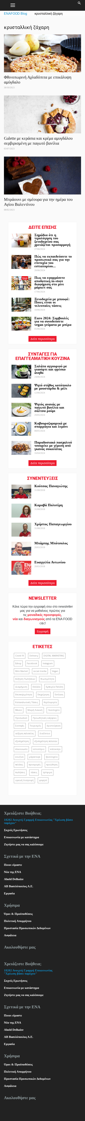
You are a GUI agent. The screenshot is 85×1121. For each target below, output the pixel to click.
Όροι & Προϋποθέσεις (18, 913)
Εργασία (9, 893)
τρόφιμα (47, 772)
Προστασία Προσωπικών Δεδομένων (27, 928)
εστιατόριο (38, 749)
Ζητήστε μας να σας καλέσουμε (23, 844)
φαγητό (43, 780)
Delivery (33, 655)
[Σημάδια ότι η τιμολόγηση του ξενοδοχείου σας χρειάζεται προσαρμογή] (21, 240)
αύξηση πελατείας (24, 733)
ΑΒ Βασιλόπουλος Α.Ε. (18, 886)
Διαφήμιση (21, 686)
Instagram (48, 663)
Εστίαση (59, 694)
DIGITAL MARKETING (53, 655)
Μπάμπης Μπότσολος (51, 543)
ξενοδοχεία (52, 756)
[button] (79, 5)
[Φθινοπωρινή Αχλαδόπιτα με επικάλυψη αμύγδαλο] (42, 53)
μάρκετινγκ (34, 756)
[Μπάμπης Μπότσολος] (21, 549)
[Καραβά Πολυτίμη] (21, 511)
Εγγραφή (42, 631)
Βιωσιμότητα (47, 678)
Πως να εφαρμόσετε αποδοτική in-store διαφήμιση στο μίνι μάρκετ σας (49, 282)
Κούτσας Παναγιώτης (51, 486)
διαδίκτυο (45, 733)
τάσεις (34, 772)
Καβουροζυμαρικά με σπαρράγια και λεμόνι (51, 424)
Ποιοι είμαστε (13, 864)
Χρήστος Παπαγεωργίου (53, 524)
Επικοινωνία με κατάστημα (21, 837)
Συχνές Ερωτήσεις (15, 830)
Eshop (18, 663)
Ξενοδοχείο (54, 710)
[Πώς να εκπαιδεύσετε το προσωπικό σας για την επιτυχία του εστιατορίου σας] (21, 262)
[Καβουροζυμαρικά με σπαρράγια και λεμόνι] (21, 429)
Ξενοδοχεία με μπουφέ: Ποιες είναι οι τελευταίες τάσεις (52, 302)
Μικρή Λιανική (34, 710)
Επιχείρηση (43, 694)
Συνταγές (19, 725)
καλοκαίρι (55, 749)
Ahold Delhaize (14, 879)
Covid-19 (19, 655)
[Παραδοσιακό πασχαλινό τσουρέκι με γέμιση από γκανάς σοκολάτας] (21, 448)
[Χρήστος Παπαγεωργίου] (21, 530)
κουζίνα (19, 756)
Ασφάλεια (10, 935)
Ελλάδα (36, 686)
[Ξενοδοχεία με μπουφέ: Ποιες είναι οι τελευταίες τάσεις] (21, 305)
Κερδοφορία (50, 702)
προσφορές (35, 764)
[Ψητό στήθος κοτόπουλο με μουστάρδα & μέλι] (21, 391)
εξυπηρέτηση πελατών (45, 741)
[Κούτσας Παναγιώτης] (21, 491)
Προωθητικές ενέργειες (45, 718)
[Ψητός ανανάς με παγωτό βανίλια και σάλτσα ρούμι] (21, 410)
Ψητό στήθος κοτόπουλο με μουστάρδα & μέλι (52, 386)
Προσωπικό (21, 718)
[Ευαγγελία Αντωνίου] (21, 568)
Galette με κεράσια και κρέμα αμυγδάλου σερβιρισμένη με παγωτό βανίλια (38, 141)
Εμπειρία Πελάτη (54, 686)
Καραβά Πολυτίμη (48, 505)
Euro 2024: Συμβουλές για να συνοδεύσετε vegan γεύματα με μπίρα (52, 321)
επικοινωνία (21, 749)
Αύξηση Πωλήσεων (25, 678)
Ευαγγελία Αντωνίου (49, 562)
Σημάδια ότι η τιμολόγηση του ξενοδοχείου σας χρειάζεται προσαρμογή (52, 240)
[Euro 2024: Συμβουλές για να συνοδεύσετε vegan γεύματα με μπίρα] (21, 324)
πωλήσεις (20, 772)
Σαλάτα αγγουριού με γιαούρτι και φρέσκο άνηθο (50, 369)
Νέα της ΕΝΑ (12, 872)
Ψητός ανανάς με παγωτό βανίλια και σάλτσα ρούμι (49, 407)
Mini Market (21, 671)
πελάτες (19, 764)
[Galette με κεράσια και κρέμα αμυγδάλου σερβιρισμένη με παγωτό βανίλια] (42, 114)
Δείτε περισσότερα (42, 339)
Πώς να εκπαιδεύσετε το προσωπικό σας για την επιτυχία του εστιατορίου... (53, 261)
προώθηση (52, 764)
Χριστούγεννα (53, 725)
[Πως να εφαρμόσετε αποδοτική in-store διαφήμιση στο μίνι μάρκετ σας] (21, 283)
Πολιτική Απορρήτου (17, 921)
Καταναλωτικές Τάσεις (26, 702)
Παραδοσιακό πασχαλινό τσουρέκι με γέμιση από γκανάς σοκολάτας (53, 445)
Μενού (18, 710)
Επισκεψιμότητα (23, 694)
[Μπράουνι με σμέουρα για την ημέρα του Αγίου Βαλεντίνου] (42, 175)
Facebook (32, 663)
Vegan (55, 671)
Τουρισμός (35, 725)
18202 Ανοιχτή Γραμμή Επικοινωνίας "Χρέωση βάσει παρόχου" (28, 972)
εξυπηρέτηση (22, 741)
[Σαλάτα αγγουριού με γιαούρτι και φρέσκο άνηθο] (21, 372)
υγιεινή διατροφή (24, 780)
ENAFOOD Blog (15, 13)
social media (39, 671)
